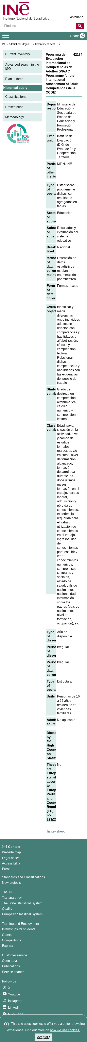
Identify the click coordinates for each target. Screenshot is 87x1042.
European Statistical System (22, 914)
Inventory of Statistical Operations (55, 44)
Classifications (15, 96)
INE (4, 44)
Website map (11, 852)
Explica (7, 945)
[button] (77, 36)
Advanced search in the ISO (22, 66)
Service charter (13, 972)
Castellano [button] (75, 17)
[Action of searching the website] (80, 26)
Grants (7, 935)
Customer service (14, 955)
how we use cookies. (65, 1030)
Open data (9, 960)
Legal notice (11, 858)
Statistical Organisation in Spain (28, 44)
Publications (11, 966)
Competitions (11, 940)
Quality (7, 908)
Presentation (14, 107)
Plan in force (14, 79)
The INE (8, 892)
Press (6, 869)
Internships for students (18, 929)
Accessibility (11, 863)
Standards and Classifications (23, 877)
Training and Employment (20, 923)
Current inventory (17, 54)
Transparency (12, 897)
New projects (11, 882)
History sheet (55, 831)
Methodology (14, 117)
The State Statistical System (22, 903)
